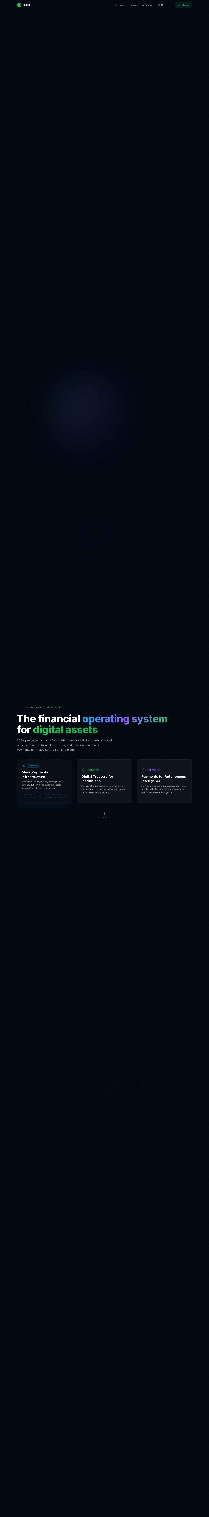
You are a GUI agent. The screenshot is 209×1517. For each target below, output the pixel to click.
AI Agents (147, 5)
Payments (120, 5)
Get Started (183, 5)
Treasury (133, 5)
